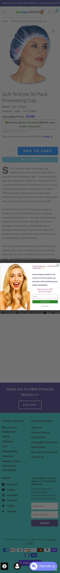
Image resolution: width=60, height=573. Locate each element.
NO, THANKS (45, 306)
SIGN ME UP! (45, 302)
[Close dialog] (57, 265)
